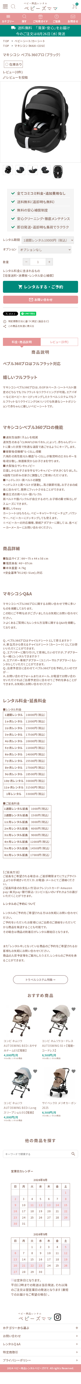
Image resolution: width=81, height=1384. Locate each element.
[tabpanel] (40, 122)
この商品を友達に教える (18, 326)
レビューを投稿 (17, 77)
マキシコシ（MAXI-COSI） (30, 46)
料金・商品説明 (22, 342)
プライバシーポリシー (17, 1360)
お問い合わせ (40, 299)
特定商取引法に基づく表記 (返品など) (26, 321)
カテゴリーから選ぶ (16, 1328)
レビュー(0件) (59, 342)
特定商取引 (10, 1352)
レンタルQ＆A (12, 1344)
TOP (6, 46)
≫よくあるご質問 (13, 623)
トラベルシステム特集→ (41, 980)
